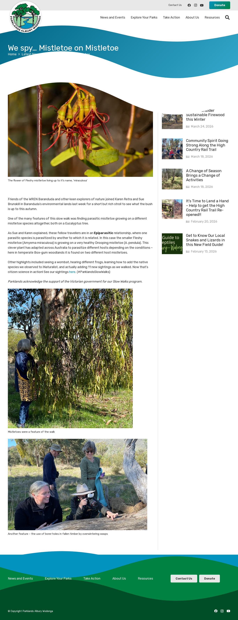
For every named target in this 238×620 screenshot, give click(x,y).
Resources (145, 578)
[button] (227, 17)
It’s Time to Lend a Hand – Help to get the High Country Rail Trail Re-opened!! (207, 208)
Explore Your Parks (58, 578)
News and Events (20, 578)
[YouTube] (202, 5)
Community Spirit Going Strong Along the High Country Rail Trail (207, 145)
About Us (119, 578)
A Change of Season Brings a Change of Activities (203, 175)
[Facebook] (189, 5)
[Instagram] (195, 5)
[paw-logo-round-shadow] (25, 17)
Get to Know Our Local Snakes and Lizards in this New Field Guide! (205, 240)
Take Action (91, 578)
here (72, 272)
